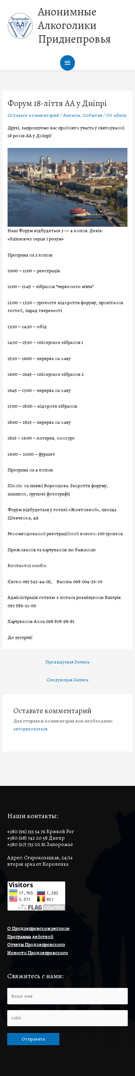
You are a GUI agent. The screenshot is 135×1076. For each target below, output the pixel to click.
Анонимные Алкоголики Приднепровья (74, 25)
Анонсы (71, 115)
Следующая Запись (67, 679)
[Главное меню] (67, 63)
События (92, 115)
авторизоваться (30, 728)
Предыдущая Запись (67, 661)
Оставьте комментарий (33, 115)
